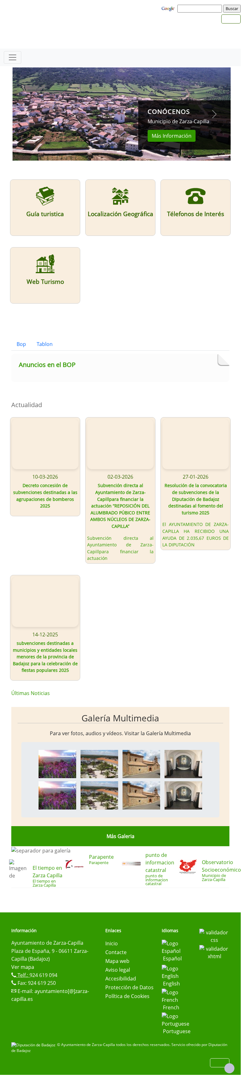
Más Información (171, 135)
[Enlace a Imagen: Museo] (183, 763)
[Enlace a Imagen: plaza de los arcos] (99, 763)
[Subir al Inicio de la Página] (229, 1068)
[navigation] (200, 8)
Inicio (111, 943)
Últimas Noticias (30, 693)
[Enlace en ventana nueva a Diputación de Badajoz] (34, 1044)
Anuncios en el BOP (47, 364)
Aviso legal (117, 969)
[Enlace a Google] (168, 8)
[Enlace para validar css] (214, 935)
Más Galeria (120, 836)
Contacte (116, 952)
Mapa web (117, 961)
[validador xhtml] (214, 951)
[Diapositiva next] (214, 114)
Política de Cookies (127, 996)
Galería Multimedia (120, 718)
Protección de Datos (129, 987)
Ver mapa (22, 967)
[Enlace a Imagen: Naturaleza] (57, 763)
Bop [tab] (21, 344)
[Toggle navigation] (12, 57)
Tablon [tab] (45, 344)
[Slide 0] (121, 152)
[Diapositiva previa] (29, 114)
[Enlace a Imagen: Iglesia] (141, 763)
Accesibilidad (120, 978)
